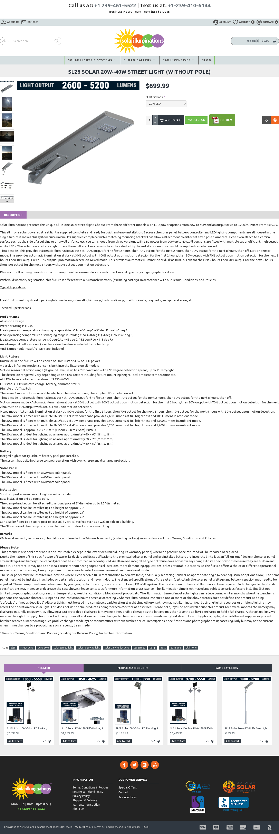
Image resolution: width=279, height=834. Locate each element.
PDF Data (225, 119)
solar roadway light (89, 647)
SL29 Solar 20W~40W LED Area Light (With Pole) (247, 728)
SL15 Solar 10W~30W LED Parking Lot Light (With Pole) (30, 728)
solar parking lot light (117, 647)
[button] (7, 82)
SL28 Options (154, 97)
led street (139, 647)
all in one (176, 647)
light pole (43, 647)
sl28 (13, 647)
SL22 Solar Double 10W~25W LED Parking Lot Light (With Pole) (193, 728)
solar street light (63, 647)
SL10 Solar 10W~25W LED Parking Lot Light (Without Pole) (84, 728)
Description (13, 214)
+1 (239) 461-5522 (31, 808)
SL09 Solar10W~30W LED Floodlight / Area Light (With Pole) (139, 728)
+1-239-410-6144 (189, 5)
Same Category (226, 667)
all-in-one (191, 647)
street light (26, 647)
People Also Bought (132, 667)
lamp (153, 647)
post (163, 647)
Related (44, 667)
